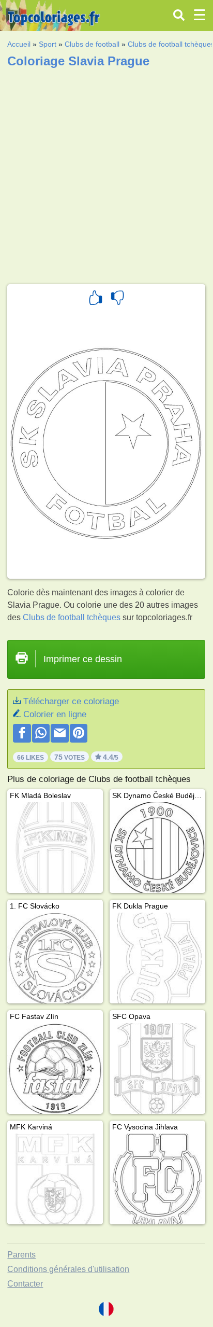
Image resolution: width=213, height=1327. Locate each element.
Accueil (19, 44)
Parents (21, 1254)
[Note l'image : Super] (95, 299)
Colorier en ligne (54, 714)
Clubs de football (92, 44)
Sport (47, 44)
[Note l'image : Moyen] (117, 299)
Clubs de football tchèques (71, 617)
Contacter (25, 1283)
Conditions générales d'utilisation (68, 1269)
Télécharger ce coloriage (71, 701)
